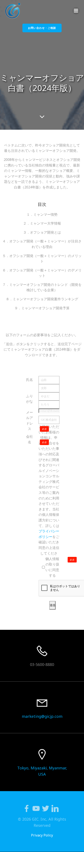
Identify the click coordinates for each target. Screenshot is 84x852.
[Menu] (76, 10)
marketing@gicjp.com (42, 716)
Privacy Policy (42, 835)
